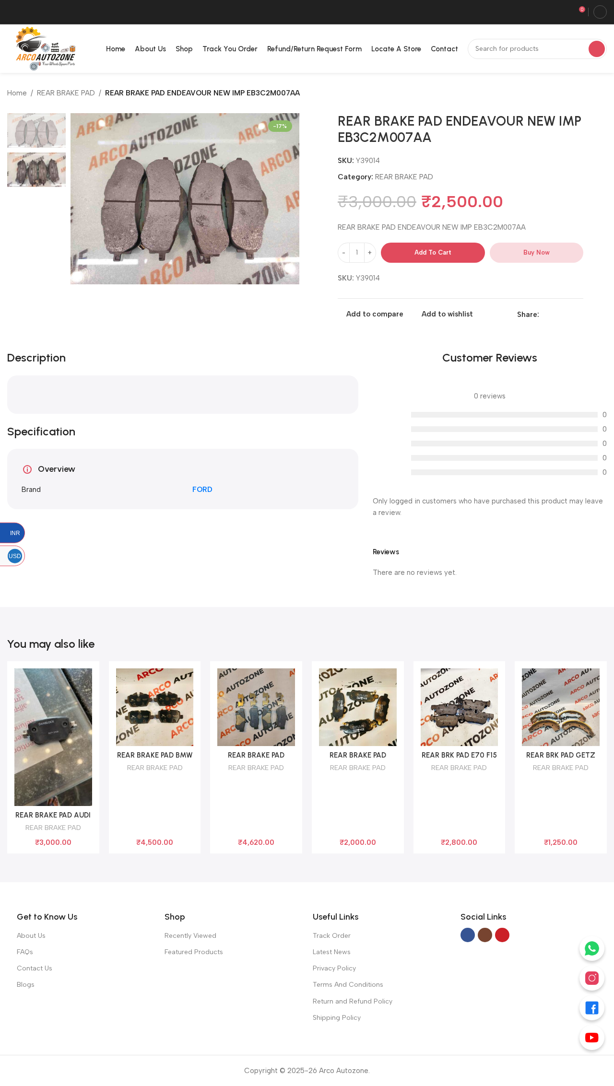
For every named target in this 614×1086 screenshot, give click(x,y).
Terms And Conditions (348, 985)
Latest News (332, 952)
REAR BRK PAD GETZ (560, 755)
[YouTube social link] (502, 935)
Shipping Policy (337, 1018)
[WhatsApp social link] (566, 314)
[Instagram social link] (485, 935)
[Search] (597, 49)
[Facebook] (591, 1007)
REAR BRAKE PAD (66, 93)
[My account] (600, 12)
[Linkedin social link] (555, 314)
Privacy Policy (334, 968)
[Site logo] (43, 48)
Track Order (332, 936)
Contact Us (34, 968)
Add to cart (432, 252)
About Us (31, 936)
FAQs (25, 952)
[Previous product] (583, 94)
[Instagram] (591, 978)
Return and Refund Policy (352, 1001)
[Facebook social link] (544, 314)
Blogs (26, 985)
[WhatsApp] (591, 948)
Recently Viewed (190, 936)
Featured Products (194, 952)
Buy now (536, 252)
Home (17, 93)
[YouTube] (591, 1037)
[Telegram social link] (577, 314)
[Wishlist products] (563, 12)
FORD (202, 489)
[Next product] (602, 94)
